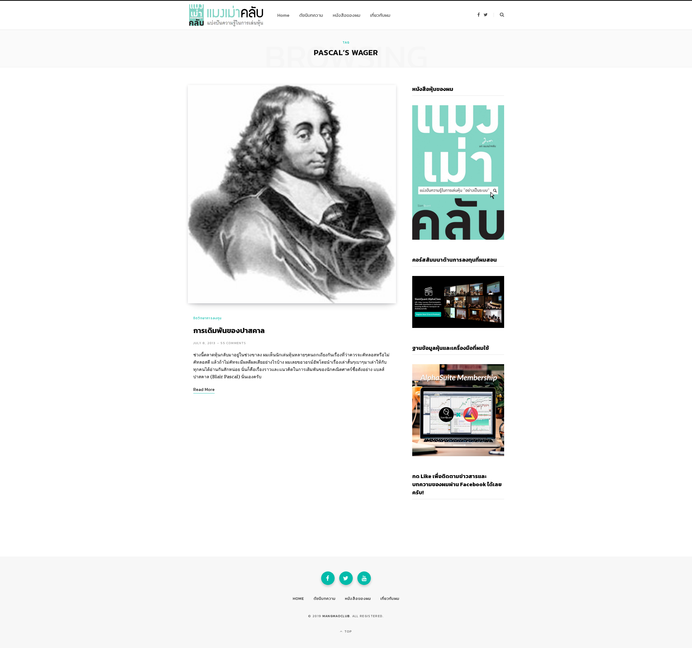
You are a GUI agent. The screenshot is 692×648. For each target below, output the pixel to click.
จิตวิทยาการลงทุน (207, 318)
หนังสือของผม (358, 598)
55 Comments (233, 343)
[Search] (499, 15)
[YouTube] (364, 578)
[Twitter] (346, 578)
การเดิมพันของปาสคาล (229, 330)
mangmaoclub (336, 616)
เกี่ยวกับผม (389, 598)
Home (298, 598)
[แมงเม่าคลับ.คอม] (226, 15)
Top (347, 631)
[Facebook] (328, 578)
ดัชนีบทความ (324, 598)
